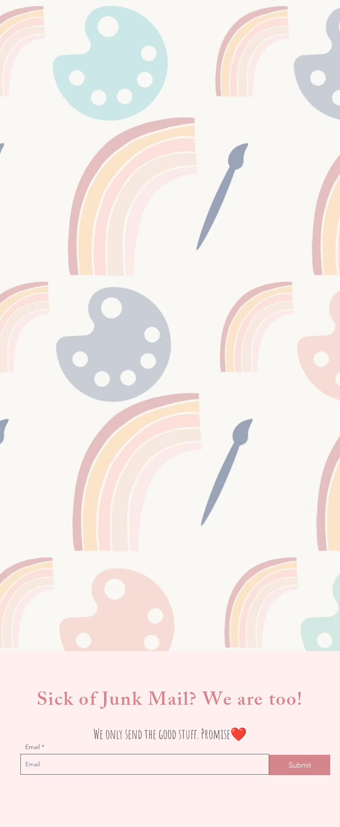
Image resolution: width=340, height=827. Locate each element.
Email (32, 747)
